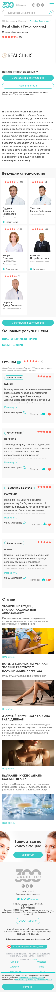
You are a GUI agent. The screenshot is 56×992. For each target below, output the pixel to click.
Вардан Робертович (40, 210)
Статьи (41, 971)
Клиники (14, 961)
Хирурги (14, 966)
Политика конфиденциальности (18, 954)
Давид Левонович (12, 304)
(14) (46, 229)
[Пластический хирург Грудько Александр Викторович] (14, 192)
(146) (21, 182)
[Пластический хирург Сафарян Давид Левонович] (14, 286)
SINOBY (35, 959)
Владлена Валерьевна (9, 258)
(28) (21, 229)
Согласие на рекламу (37, 956)
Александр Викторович (9, 211)
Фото (41, 966)
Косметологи (14, 971)
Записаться (28, 854)
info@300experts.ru (30, 899)
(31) (46, 182)
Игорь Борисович (39, 257)
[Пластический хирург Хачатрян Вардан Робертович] (41, 192)
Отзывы (41, 961)
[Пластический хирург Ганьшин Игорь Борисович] (41, 239)
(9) (19, 276)
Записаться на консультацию (28, 78)
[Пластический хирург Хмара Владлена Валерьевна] (14, 239)
